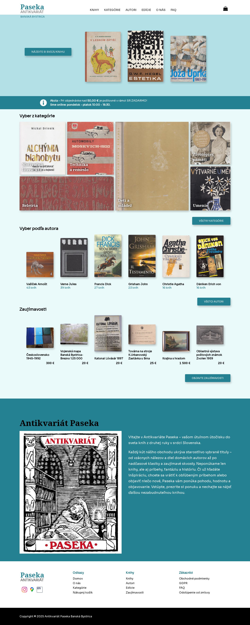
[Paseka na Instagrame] (24, 590)
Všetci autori (214, 301)
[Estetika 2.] (146, 56)
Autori (131, 10)
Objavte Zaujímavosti (208, 378)
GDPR (183, 583)
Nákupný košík (83, 592)
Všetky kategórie (211, 220)
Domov (78, 578)
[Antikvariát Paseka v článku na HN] (39, 590)
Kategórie (112, 10)
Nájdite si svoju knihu (48, 51)
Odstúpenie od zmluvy (194, 592)
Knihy (94, 10)
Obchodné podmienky (194, 578)
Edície (146, 10)
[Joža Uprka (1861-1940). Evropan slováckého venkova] (189, 59)
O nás (160, 10)
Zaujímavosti (135, 592)
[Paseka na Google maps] (31, 590)
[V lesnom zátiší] (104, 57)
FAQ (173, 10)
